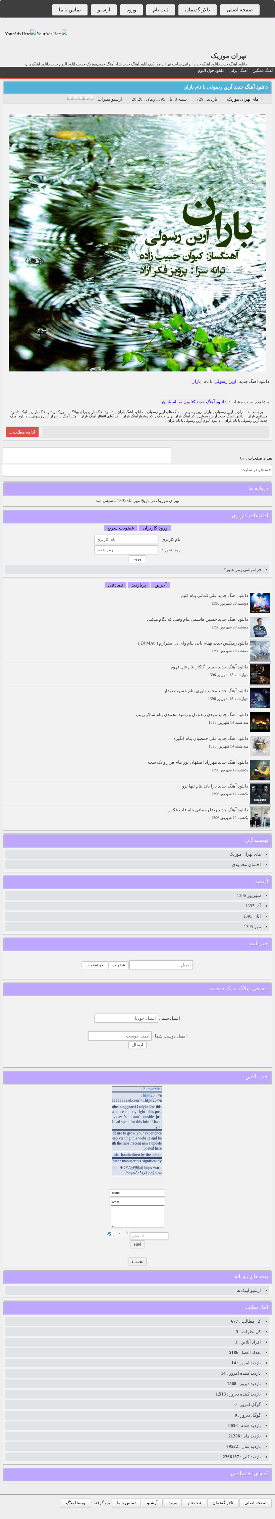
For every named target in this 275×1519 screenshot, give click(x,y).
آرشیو (104, 9)
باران (196, 381)
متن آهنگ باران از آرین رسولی (53, 416)
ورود (131, 9)
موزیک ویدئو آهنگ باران (48, 412)
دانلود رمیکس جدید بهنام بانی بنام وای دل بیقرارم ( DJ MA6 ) (193, 647)
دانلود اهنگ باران (130, 412)
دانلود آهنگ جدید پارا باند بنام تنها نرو (215, 789)
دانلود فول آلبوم (211, 70)
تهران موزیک (229, 55)
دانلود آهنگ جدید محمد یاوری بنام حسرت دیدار (206, 694)
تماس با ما (70, 9)
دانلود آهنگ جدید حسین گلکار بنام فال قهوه (209, 670)
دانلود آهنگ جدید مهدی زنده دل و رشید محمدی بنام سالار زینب (192, 718)
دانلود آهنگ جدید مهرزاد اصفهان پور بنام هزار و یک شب (198, 766)
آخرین (161, 585)
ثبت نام (160, 9)
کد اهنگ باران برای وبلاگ (176, 416)
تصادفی (115, 585)
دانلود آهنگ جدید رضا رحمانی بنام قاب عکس (207, 813)
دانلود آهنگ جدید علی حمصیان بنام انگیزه (210, 742)
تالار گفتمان (197, 9)
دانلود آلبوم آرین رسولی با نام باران (193, 420)
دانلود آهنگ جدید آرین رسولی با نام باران (225, 87)
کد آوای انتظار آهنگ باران (99, 416)
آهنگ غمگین (263, 70)
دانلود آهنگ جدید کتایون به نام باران (194, 401)
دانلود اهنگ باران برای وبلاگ (91, 412)
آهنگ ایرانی (238, 70)
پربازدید (138, 585)
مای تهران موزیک (243, 99)
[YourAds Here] (51, 33)
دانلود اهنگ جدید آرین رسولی (221, 416)
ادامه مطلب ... (22, 432)
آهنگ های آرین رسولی (163, 412)
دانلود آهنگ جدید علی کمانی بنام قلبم (214, 599)
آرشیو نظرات (110, 99)
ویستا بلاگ (75, 1502)
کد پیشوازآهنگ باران (137, 416)
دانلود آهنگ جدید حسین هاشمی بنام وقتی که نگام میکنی (197, 623)
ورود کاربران (155, 527)
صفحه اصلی (240, 9)
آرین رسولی (225, 381)
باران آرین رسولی (197, 412)
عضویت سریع (120, 527)
